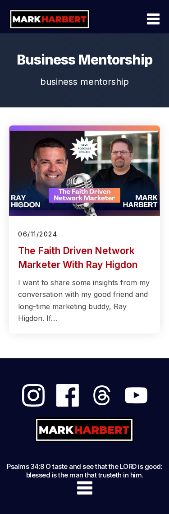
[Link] (33, 395)
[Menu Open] (133, 19)
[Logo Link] (49, 19)
